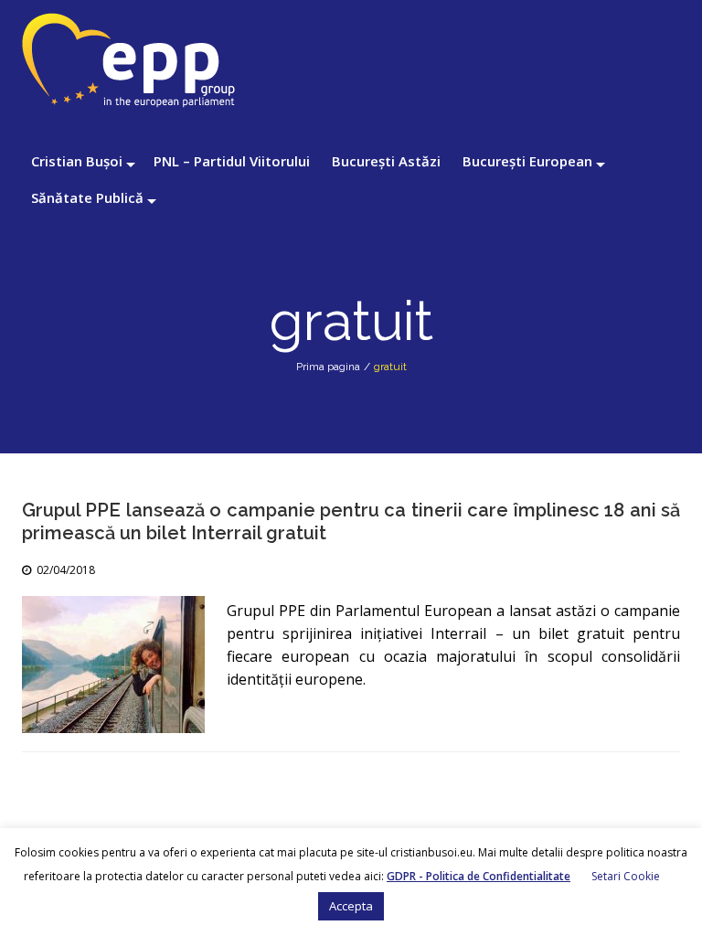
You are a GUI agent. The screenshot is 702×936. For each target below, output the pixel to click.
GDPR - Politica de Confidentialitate (478, 876)
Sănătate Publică (87, 197)
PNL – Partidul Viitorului (232, 161)
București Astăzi (386, 161)
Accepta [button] (351, 906)
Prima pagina (328, 366)
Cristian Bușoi (76, 161)
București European (527, 161)
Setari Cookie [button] (625, 876)
